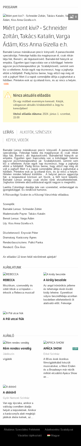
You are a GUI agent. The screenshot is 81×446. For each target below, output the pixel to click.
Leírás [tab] (8, 132)
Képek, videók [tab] (17, 140)
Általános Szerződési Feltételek (22, 429)
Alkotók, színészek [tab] (36, 132)
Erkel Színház (51, 353)
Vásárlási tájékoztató (30, 435)
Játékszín (8, 353)
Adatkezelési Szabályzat (59, 429)
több (6, 83)
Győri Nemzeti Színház (16, 397)
